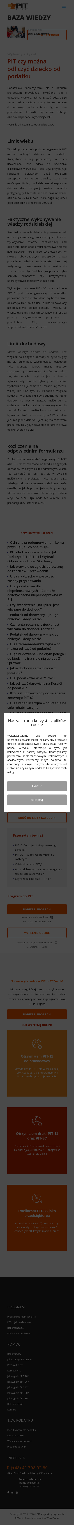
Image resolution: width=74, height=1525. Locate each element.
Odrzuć (37, 786)
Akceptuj (37, 800)
